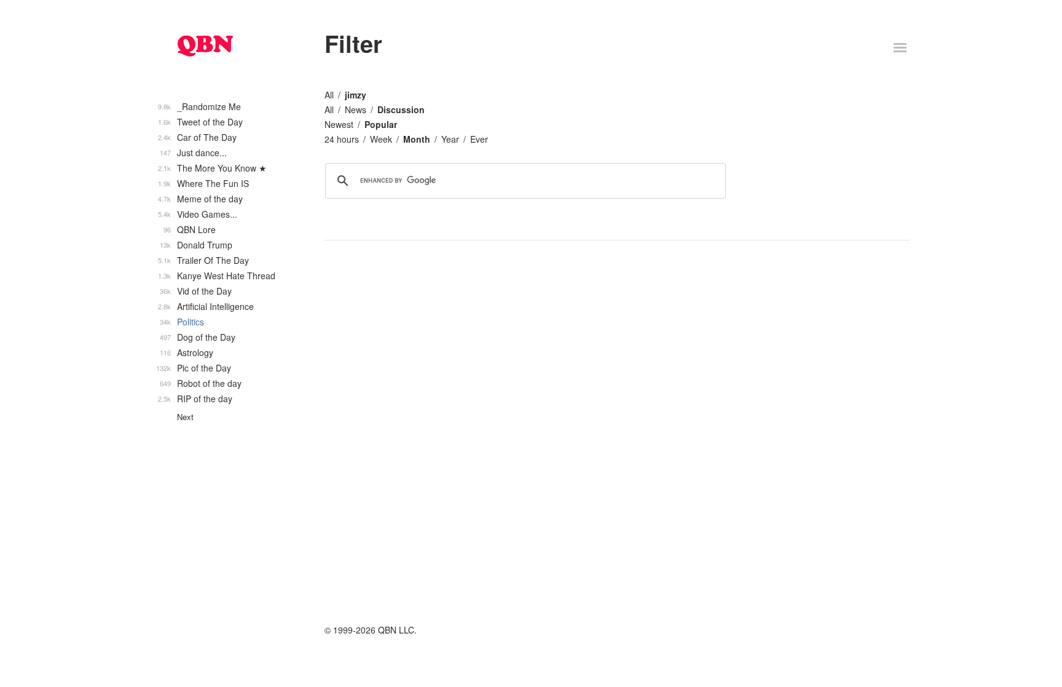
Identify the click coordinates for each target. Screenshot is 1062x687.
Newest (338, 124)
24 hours (341, 139)
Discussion (401, 109)
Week (381, 139)
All (329, 95)
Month (416, 139)
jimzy (355, 95)
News (355, 109)
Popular (380, 124)
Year (450, 139)
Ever (479, 139)
